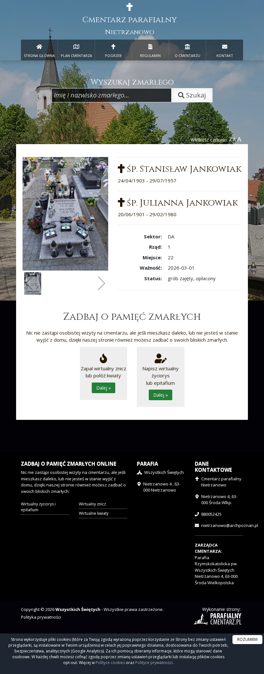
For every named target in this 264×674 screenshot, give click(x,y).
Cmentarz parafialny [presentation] (129, 25)
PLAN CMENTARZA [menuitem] (76, 55)
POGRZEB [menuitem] (113, 55)
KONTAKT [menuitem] (224, 55)
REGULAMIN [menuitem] (150, 55)
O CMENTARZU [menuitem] (187, 55)
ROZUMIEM (247, 639)
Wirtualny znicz (92, 504)
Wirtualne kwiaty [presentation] (93, 513)
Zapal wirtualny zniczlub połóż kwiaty (103, 378)
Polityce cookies (110, 662)
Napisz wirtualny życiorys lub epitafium (160, 381)
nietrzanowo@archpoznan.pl (229, 525)
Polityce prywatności (154, 662)
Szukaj (195, 95)
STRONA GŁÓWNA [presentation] (39, 55)
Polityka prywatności (41, 617)
